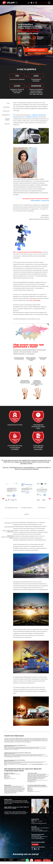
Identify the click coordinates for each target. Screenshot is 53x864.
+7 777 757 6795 (42, 2)
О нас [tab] (8, 103)
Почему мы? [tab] (6, 111)
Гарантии (7, 123)
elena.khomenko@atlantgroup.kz (39, 823)
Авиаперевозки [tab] (8, 526)
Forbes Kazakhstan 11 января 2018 (39, 200)
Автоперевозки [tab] (9, 522)
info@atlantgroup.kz (39, 838)
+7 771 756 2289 (38, 837)
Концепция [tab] (6, 107)
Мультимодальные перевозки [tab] (8, 531)
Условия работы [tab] (7, 119)
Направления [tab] (6, 114)
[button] (25, 514)
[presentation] (3, 499)
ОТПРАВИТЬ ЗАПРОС (36, 50)
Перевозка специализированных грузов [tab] (7, 537)
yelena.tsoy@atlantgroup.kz (41, 830)
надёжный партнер (31, 116)
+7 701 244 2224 (38, 829)
